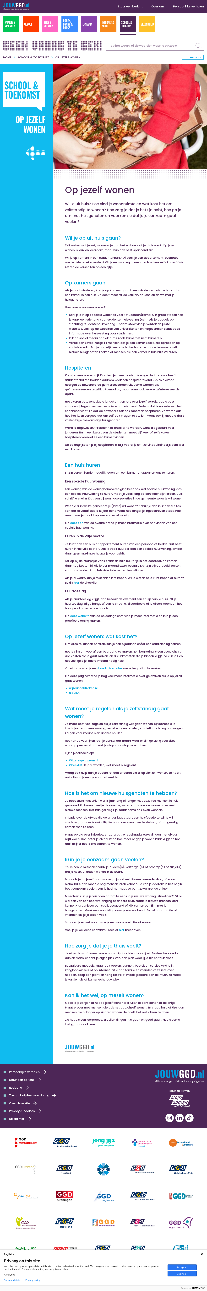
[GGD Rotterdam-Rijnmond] (26, 1249)
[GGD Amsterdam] (26, 1143)
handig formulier (110, 668)
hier (77, 583)
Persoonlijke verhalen (188, 6)
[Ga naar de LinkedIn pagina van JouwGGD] (179, 1118)
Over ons (157, 6)
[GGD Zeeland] (181, 1249)
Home (7, 57)
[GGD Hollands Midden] (181, 1196)
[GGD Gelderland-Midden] (142, 1169)
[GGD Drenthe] (26, 1169)
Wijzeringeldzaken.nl (83, 760)
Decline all (182, 1273)
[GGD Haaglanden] (103, 1196)
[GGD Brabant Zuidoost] (65, 1143)
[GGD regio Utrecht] (181, 1223)
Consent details (12, 1280)
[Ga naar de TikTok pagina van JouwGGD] (189, 1118)
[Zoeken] (199, 45)
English (8, 1254)
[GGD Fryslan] (103, 1169)
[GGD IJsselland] (65, 1223)
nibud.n (74, 693)
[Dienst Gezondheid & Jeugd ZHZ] (181, 1143)
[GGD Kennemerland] (103, 1223)
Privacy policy (32, 1280)
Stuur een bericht (130, 6)
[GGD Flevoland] (65, 1169)
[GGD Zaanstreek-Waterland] (142, 1249)
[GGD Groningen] (65, 1196)
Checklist (75, 765)
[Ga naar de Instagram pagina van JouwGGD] (169, 1118)
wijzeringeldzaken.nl (83, 688)
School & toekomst (33, 57)
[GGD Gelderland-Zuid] (181, 1169)
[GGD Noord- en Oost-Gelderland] (142, 1223)
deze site (77, 523)
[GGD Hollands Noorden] (26, 1223)
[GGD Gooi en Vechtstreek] (26, 1196)
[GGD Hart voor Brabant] (142, 1196)
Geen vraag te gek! (53, 45)
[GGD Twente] (65, 1249)
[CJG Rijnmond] (142, 1143)
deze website (80, 616)
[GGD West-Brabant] (103, 1249)
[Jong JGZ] (103, 1143)
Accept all (182, 1267)
